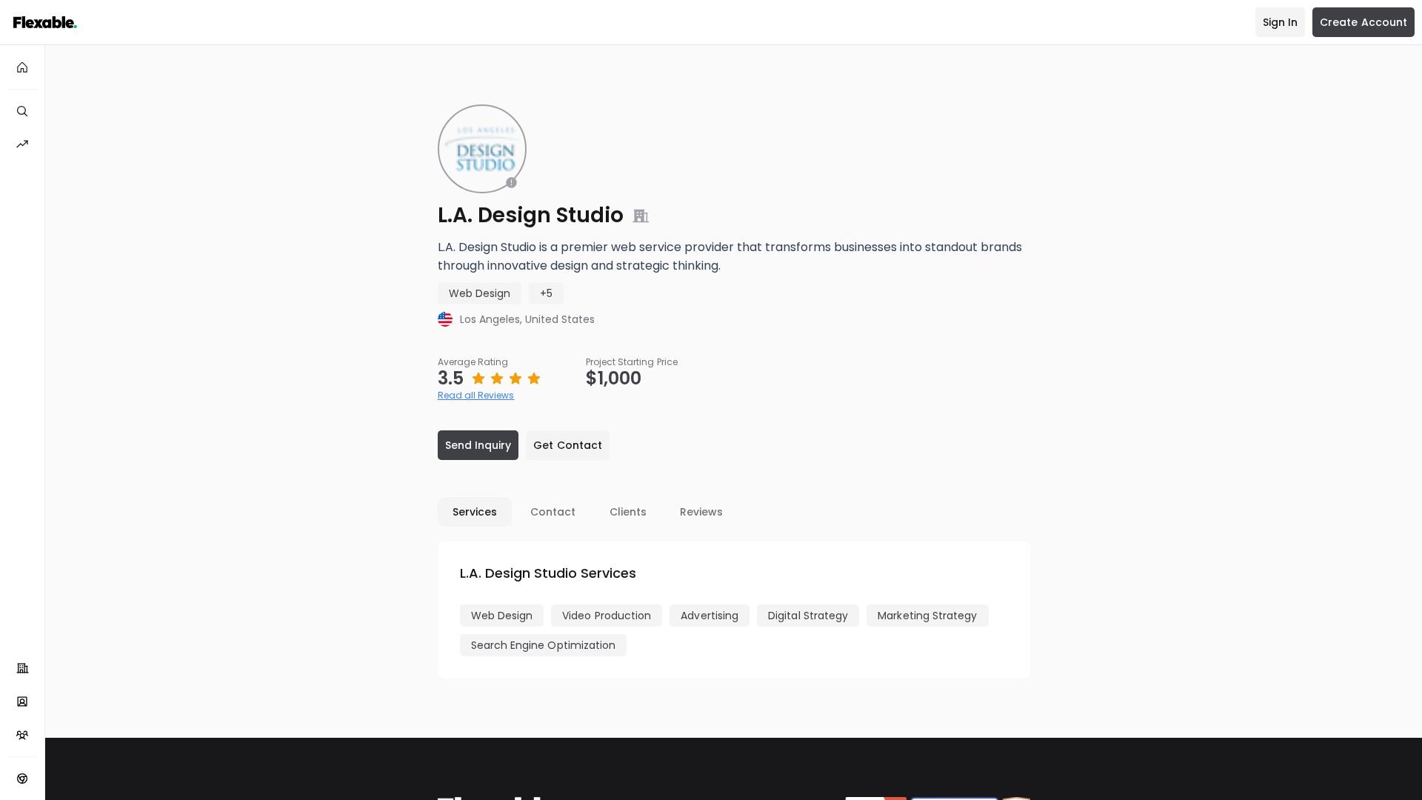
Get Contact (567, 445)
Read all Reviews (476, 395)
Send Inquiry (478, 445)
